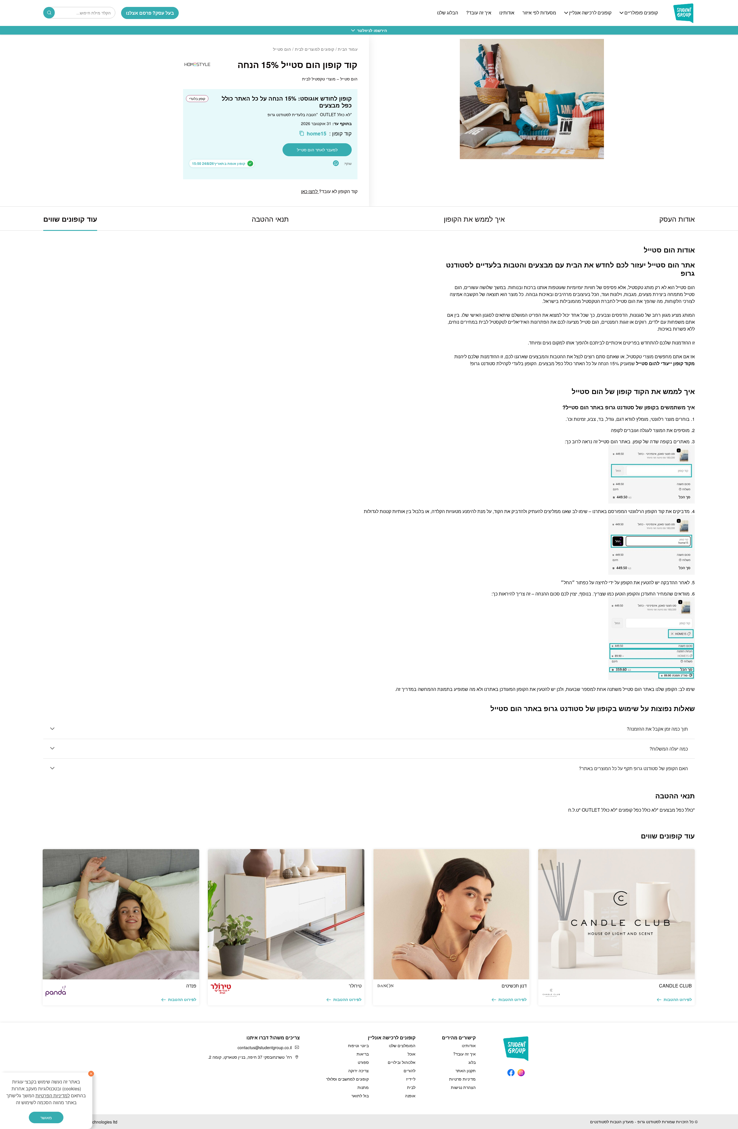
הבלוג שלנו (447, 13)
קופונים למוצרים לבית (314, 49)
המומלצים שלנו (402, 1045)
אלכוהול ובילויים (401, 1062)
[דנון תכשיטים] (451, 914)
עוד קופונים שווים (70, 219)
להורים (409, 1070)
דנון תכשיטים (514, 985)
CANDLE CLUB (675, 985)
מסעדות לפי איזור (539, 13)
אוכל (411, 1054)
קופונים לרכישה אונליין (590, 13)
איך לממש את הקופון (474, 219)
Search (49, 12)
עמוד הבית (347, 49)
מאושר (46, 1117)
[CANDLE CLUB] (616, 914)
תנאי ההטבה (270, 219)
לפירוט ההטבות (678, 999)
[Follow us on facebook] (511, 1071)
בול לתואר (360, 1095)
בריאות (363, 1054)
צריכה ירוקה (358, 1070)
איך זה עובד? (478, 13)
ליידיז (410, 1079)
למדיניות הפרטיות (52, 1095)
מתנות (363, 1087)
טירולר (355, 985)
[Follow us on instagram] (521, 1071)
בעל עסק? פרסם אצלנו (150, 13)
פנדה (191, 985)
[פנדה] (121, 914)
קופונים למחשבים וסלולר (347, 1079)
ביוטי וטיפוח (358, 1045)
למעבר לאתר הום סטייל (317, 149)
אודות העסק (677, 219)
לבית (411, 1087)
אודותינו (506, 13)
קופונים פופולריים (641, 13)
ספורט (363, 1062)
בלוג (472, 1062)
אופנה (410, 1095)
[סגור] (91, 1074)
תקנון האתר (465, 1070)
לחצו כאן (310, 191)
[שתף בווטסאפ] (336, 163)
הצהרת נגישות (463, 1087)
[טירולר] (286, 914)
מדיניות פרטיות (462, 1079)
